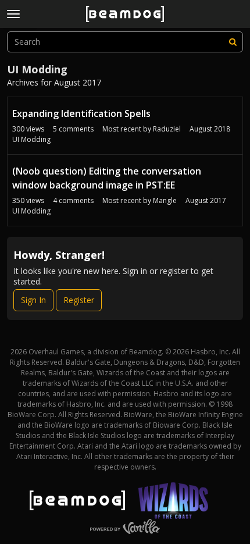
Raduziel (167, 129)
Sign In (33, 299)
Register (78, 299)
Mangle (165, 200)
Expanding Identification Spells (81, 113)
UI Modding (31, 139)
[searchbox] (125, 41)
